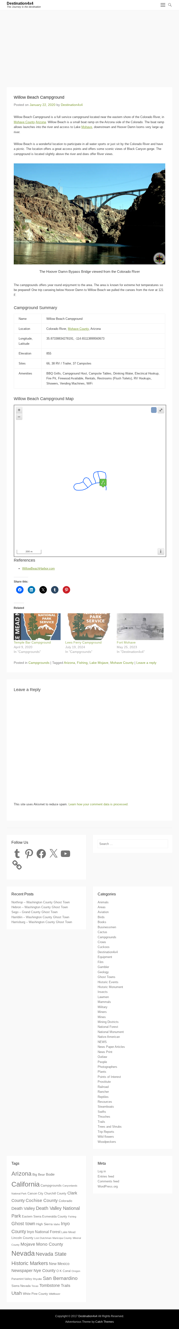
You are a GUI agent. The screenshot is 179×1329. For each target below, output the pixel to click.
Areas (102, 907)
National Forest (108, 1027)
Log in (102, 1171)
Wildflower (54, 1293)
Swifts (102, 1111)
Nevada (23, 1253)
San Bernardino (60, 1278)
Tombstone (49, 1285)
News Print (105, 1052)
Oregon (76, 1271)
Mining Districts (108, 1022)
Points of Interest (109, 1077)
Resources (105, 1101)
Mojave (28, 1244)
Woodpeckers (107, 1141)
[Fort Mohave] (140, 626)
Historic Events (108, 982)
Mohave (86, 127)
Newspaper (22, 1270)
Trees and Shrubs (110, 1126)
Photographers (107, 1067)
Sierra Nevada (21, 1286)
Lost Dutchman (43, 1238)
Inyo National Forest (43, 1232)
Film (100, 962)
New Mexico (59, 1264)
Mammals (104, 1002)
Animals (103, 902)
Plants (102, 1071)
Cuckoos (104, 947)
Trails (101, 1121)
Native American (109, 1037)
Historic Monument (110, 987)
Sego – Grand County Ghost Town (34, 912)
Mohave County (24, 122)
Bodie (50, 1174)
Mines (102, 1017)
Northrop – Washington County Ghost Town (40, 902)
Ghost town (23, 1223)
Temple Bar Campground (32, 642)
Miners (102, 1012)
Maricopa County (62, 1238)
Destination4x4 (20, 3)
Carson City (35, 1193)
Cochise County (42, 1200)
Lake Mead (68, 1232)
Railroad (103, 1087)
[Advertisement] (89, 45)
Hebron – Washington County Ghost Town (39, 907)
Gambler (103, 967)
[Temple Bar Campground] (37, 626)
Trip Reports (106, 1131)
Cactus (102, 932)
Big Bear (38, 1174)
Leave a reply (146, 662)
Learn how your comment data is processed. (98, 804)
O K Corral (63, 1271)
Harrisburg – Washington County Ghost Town (41, 922)
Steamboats (106, 1106)
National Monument (111, 1032)
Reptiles (103, 1097)
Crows (102, 942)
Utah (16, 1293)
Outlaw (102, 1057)
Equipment (105, 957)
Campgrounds (38, 662)
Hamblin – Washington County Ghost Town (40, 917)
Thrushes (104, 1116)
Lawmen (103, 997)
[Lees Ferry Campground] (88, 626)
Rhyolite (37, 1279)
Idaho (57, 1224)
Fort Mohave (126, 642)
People (102, 1062)
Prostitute (104, 1081)
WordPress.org (108, 1186)
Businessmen (107, 927)
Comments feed (108, 1181)
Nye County (44, 1270)
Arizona (41, 122)
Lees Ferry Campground (83, 642)
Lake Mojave (99, 662)
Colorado (65, 1201)
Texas (34, 1286)
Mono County (49, 1244)
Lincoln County (22, 1238)
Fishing (82, 662)
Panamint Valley (21, 1278)
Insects (103, 992)
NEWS (102, 1042)
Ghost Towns (106, 977)
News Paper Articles (111, 1047)
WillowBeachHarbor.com (38, 568)
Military (102, 1007)
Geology (103, 972)
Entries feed (106, 1176)
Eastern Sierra (31, 1216)
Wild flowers (106, 1136)
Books (102, 922)
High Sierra (44, 1224)
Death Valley (23, 1208)
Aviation (103, 912)
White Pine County (35, 1293)
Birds (101, 917)
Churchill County (55, 1193)
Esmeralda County (54, 1216)
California (25, 1184)
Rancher (103, 1091)
